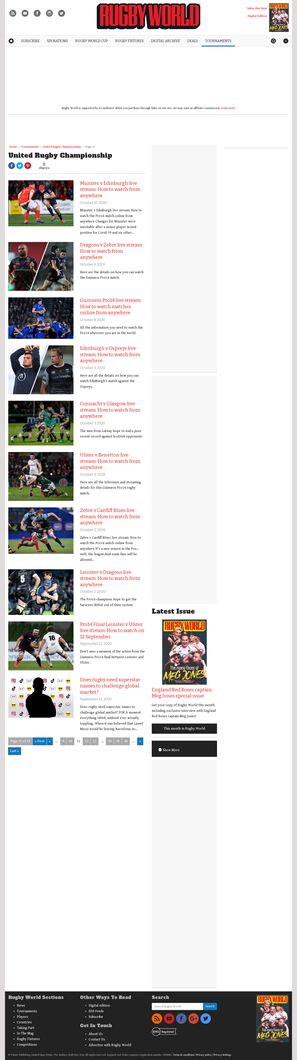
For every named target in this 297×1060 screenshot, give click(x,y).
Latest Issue (173, 611)
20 (110, 741)
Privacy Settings (222, 1054)
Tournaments (30, 147)
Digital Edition (257, 16)
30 (118, 741)
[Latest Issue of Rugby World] (279, 17)
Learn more (228, 108)
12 (86, 741)
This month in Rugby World (184, 729)
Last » (14, 751)
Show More (171, 750)
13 (94, 741)
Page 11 (90, 147)
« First (39, 741)
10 (70, 741)
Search (210, 1006)
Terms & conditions (183, 1054)
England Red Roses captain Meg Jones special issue (182, 693)
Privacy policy (204, 1054)
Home (13, 147)
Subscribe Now (257, 8)
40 (126, 741)
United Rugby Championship (62, 147)
